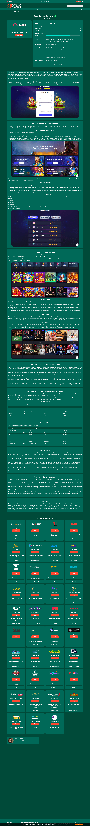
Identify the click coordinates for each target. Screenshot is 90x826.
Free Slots (56, 9)
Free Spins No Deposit (40, 9)
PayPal (60, 49)
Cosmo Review (35, 666)
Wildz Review (74, 560)
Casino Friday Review (74, 666)
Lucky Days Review (73, 581)
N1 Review (54, 539)
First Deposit (54, 44)
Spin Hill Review (74, 687)
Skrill (52, 47)
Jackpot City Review (35, 623)
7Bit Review (54, 602)
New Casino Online (61, 57)
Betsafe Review (54, 710)
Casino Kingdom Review (74, 602)
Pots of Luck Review (16, 732)
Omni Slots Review (54, 732)
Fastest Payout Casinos (51, 55)
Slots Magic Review (16, 602)
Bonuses (49, 9)
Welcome (48, 44)
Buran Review (16, 581)
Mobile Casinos (72, 53)
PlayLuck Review (35, 560)
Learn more (56, 824)
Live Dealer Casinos (64, 53)
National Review (35, 602)
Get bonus (78, 1)
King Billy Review (16, 539)
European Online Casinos (71, 55)
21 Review (16, 560)
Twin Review (55, 560)
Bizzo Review (54, 581)
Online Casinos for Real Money (25, 9)
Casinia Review (35, 645)
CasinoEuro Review (35, 581)
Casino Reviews (11, 9)
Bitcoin (56, 49)
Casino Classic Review (74, 710)
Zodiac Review (16, 687)
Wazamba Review (54, 666)
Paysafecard (65, 47)
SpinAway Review (16, 623)
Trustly (47, 49)
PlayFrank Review (35, 732)
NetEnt (47, 39)
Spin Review (55, 623)
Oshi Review (16, 645)
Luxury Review (73, 645)
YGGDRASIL (71, 41)
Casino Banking (73, 9)
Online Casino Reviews (51, 57)
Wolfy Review (35, 687)
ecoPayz (52, 49)
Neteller (48, 47)
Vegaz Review (35, 710)
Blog (81, 9)
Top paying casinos (61, 55)
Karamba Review (16, 666)
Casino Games (64, 9)
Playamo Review (35, 539)
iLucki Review (54, 645)
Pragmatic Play (53, 39)
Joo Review (73, 623)
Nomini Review (54, 687)
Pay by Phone (65, 49)
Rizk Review (74, 539)
